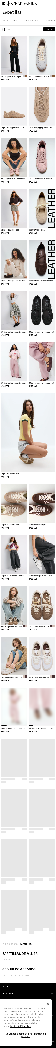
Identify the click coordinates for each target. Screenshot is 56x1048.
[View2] (3, 29)
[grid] (14, 58)
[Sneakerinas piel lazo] (14, 208)
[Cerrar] (48, 1004)
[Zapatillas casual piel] (28, 432)
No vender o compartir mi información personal (26, 1035)
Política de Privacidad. (20, 1026)
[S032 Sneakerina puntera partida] (14, 310)
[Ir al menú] (3, 3)
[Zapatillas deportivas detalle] (14, 554)
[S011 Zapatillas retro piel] (14, 55)
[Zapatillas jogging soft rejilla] (14, 106)
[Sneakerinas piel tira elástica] (14, 259)
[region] (26, 1022)
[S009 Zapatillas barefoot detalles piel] (14, 605)
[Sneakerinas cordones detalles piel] (14, 707)
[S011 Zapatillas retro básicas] (14, 157)
